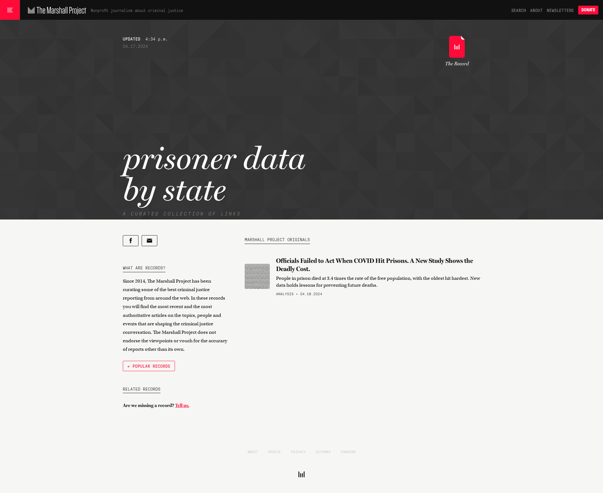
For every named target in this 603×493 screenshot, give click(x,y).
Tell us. (182, 405)
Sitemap (323, 451)
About (536, 10)
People (274, 451)
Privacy (298, 451)
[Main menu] (10, 10)
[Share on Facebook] (131, 240)
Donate (588, 10)
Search (518, 10)
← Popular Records (149, 366)
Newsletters (560, 10)
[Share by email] (149, 240)
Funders (348, 451)
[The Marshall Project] (55, 10)
